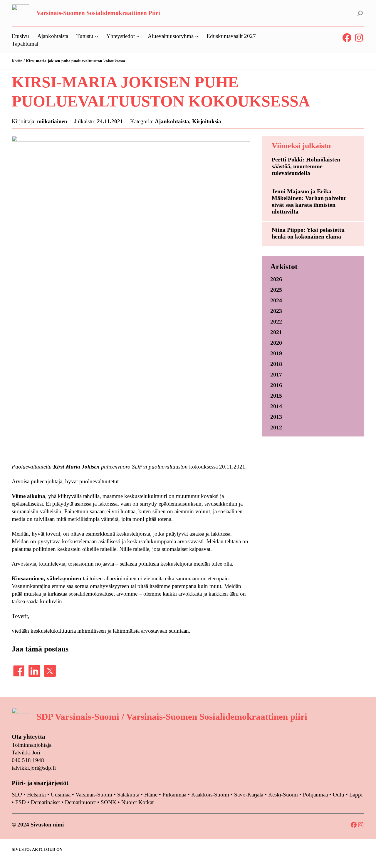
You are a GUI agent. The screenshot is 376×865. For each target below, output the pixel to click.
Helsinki (37, 794)
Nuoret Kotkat (137, 802)
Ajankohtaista (172, 121)
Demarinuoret (80, 802)
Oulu (338, 794)
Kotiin (17, 61)
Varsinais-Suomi (93, 794)
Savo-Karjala (248, 794)
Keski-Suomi (283, 794)
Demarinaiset (45, 802)
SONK (108, 802)
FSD (20, 802)
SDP (17, 794)
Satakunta (128, 794)
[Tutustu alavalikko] (96, 36)
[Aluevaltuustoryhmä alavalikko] (196, 36)
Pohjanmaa (316, 794)
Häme (151, 794)
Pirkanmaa (174, 794)
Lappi (355, 794)
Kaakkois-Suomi (210, 794)
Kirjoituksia (206, 121)
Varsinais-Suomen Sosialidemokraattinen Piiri (98, 12)
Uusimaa (60, 794)
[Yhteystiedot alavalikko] (138, 36)
